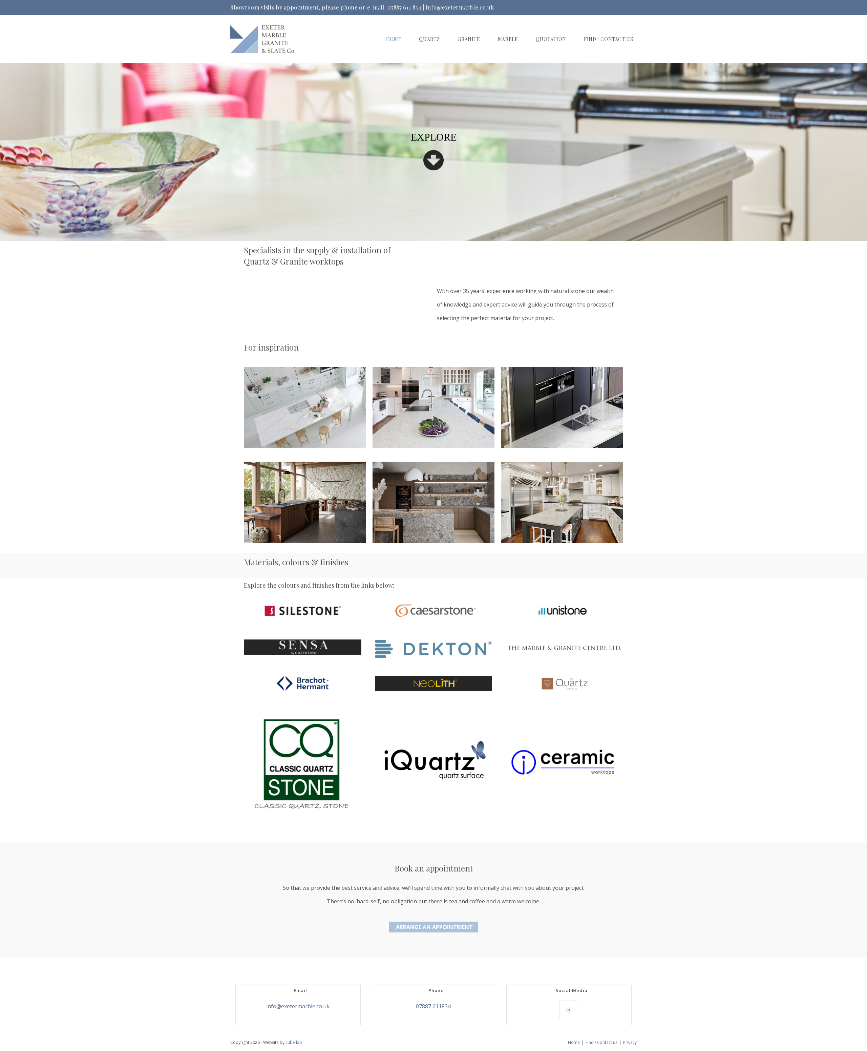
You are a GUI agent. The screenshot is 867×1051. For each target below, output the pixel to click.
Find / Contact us (601, 1042)
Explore (434, 137)
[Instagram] (568, 1010)
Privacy (630, 1042)
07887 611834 (433, 1006)
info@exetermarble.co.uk (460, 7)
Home (574, 1042)
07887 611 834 (404, 7)
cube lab (294, 1042)
